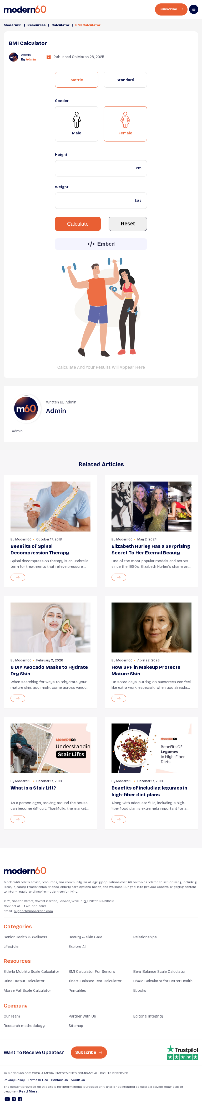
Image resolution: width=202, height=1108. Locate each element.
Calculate (78, 224)
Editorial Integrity (148, 1016)
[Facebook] (20, 1100)
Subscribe (168, 9)
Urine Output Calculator (24, 981)
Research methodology (24, 1026)
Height (61, 155)
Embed (106, 244)
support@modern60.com (33, 911)
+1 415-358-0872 (34, 906)
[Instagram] (14, 1100)
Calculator (60, 25)
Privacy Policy (14, 1080)
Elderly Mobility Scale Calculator (31, 971)
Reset (128, 223)
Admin (31, 59)
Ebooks (139, 990)
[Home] (25, 870)
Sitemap (76, 1026)
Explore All (77, 946)
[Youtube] (7, 1100)
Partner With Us (82, 1016)
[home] (25, 9)
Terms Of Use (38, 1080)
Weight (62, 187)
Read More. (28, 1091)
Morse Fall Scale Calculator (27, 990)
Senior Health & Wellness (25, 937)
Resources (36, 25)
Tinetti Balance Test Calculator (95, 981)
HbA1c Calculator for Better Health (163, 981)
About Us (78, 1080)
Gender (62, 101)
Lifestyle (11, 946)
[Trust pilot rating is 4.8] (182, 1052)
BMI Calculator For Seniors (92, 971)
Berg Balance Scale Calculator (159, 971)
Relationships (145, 937)
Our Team (12, 1016)
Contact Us (59, 1080)
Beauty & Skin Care (85, 937)
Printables (77, 990)
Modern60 (13, 25)
